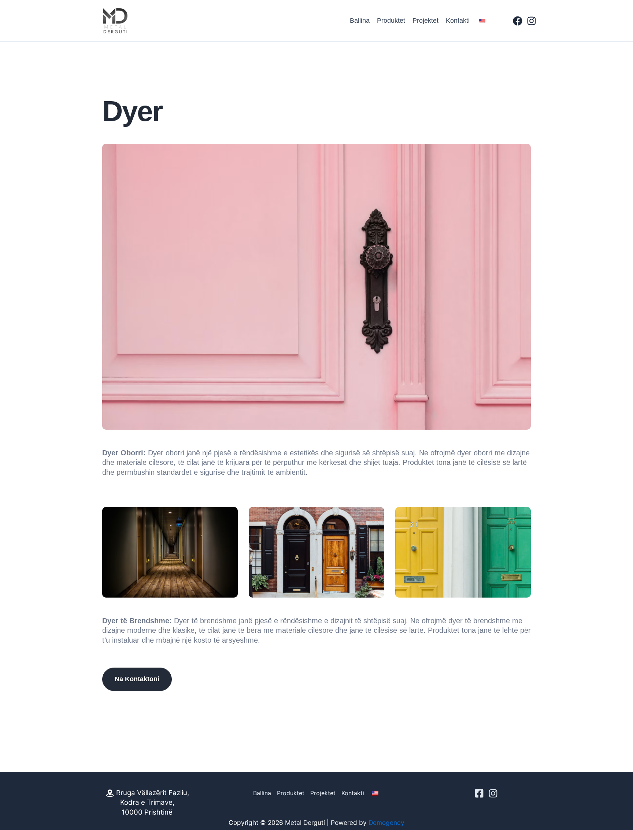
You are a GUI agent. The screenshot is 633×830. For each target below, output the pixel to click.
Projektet (425, 20)
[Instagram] (531, 21)
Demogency (386, 822)
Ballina (360, 20)
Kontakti (458, 20)
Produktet (391, 20)
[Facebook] (517, 21)
